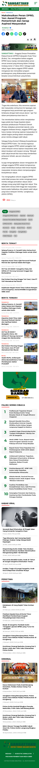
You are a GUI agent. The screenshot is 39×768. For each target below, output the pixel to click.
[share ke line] (21, 35)
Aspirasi (22, 215)
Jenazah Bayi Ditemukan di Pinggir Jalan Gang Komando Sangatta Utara (19, 530)
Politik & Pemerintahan (20, 9)
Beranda (5, 9)
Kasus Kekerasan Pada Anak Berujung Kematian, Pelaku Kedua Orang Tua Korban (18, 687)
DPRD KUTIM (7, 223)
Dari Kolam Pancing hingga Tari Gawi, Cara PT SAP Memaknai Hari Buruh (12, 348)
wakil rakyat (7, 236)
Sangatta (13, 232)
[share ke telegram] (16, 35)
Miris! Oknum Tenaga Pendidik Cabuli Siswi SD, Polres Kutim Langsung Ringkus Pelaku (19, 728)
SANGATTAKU (7, 53)
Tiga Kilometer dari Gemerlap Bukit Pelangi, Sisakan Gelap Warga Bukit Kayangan (17, 540)
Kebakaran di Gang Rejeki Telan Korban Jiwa (18, 606)
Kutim (29, 228)
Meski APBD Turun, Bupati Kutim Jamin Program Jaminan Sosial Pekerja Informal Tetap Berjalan (21, 441)
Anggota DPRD (14, 211)
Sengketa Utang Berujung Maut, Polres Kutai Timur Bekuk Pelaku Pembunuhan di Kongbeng (19, 637)
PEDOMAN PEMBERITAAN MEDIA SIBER (19, 756)
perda (5, 232)
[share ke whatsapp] (12, 35)
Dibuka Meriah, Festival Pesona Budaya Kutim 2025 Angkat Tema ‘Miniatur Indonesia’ (22, 478)
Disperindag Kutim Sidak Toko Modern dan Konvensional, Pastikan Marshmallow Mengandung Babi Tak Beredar (19, 551)
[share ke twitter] (8, 35)
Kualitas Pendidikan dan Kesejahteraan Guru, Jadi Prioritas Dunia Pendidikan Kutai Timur (22, 487)
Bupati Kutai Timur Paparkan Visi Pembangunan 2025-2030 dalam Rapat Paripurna (22, 450)
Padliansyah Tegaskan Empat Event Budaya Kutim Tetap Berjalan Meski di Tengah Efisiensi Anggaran (22, 414)
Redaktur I (5, 28)
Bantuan (30, 215)
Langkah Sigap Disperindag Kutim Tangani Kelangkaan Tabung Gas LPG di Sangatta (22, 433)
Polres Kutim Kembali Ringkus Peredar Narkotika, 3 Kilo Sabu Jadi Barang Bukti (18, 707)
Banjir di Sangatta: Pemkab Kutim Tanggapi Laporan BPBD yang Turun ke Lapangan (18, 627)
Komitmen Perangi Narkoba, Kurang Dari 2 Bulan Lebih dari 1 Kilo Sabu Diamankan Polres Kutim (19, 648)
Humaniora (9, 12)
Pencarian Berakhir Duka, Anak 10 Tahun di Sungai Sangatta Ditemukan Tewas (19, 560)
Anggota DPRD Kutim (10, 215)
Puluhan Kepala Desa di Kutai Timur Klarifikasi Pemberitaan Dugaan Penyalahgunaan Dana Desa (17, 616)
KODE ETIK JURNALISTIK (23, 753)
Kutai (13, 228)
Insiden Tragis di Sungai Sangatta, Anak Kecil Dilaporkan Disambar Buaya (18, 569)
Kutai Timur (21, 228)
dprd (30, 219)
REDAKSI (8, 753)
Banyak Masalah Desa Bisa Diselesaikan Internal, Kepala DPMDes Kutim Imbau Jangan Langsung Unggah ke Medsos (20, 424)
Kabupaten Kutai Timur (22, 223)
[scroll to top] (36, 756)
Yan (15, 236)
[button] (28, 40)
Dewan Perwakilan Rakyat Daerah (14, 219)
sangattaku (22, 232)
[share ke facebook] (4, 35)
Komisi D (6, 228)
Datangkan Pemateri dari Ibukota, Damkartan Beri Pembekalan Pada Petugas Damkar (22, 495)
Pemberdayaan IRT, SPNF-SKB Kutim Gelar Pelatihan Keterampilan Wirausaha (20, 470)
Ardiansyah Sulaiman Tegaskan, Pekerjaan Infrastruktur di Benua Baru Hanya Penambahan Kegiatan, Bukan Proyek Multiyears (21, 460)
